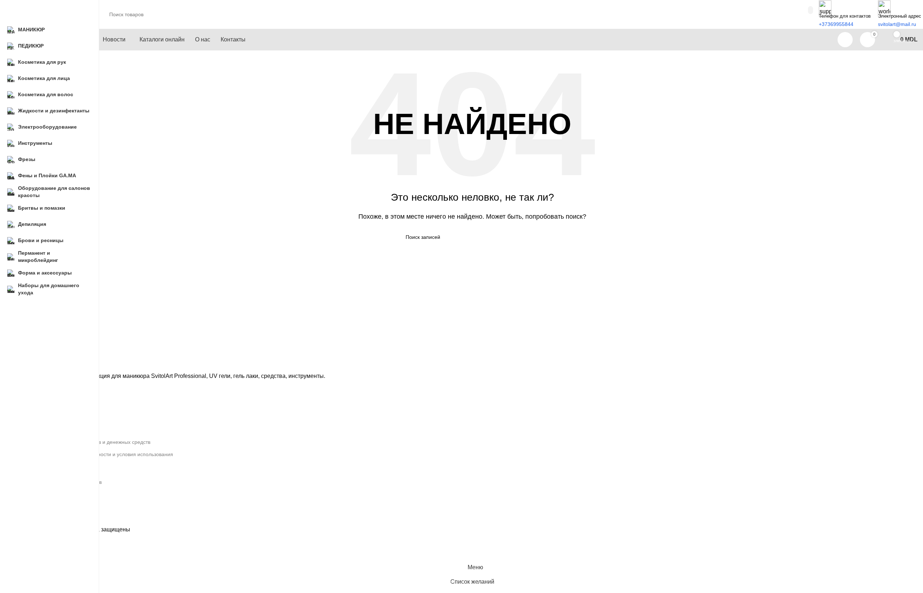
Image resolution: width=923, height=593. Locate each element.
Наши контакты (54, 430)
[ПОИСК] (536, 237)
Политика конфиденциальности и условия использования (104, 454)
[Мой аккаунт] (845, 39)
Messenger (49, 519)
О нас (43, 417)
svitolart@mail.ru (55, 506)
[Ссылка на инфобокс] (472, 25)
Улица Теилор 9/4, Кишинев (69, 482)
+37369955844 (53, 494)
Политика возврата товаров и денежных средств (93, 442)
